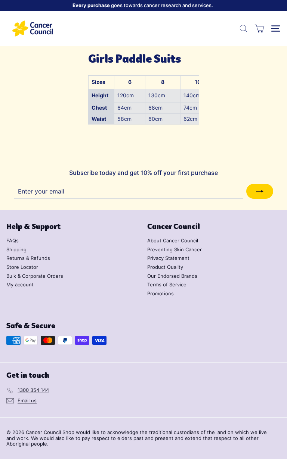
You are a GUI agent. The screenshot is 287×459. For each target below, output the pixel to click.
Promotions (160, 293)
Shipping (16, 249)
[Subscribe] (259, 191)
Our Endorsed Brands (172, 276)
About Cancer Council (172, 240)
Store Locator (22, 267)
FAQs (12, 240)
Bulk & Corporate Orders (34, 276)
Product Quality (165, 267)
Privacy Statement (168, 258)
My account (20, 284)
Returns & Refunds (28, 258)
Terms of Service (166, 284)
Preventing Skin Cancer (174, 249)
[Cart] (259, 29)
